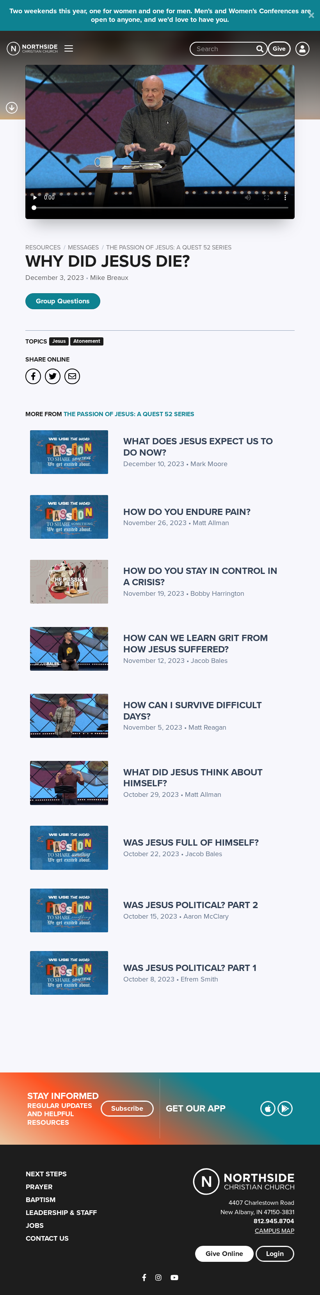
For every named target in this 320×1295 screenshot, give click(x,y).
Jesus (59, 341)
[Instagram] (158, 1277)
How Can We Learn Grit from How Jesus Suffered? (195, 643)
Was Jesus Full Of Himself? (191, 842)
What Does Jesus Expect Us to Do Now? (198, 446)
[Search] (260, 49)
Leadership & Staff (61, 1213)
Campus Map (274, 1230)
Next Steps (46, 1174)
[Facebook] (144, 1277)
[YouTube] (174, 1277)
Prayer (39, 1187)
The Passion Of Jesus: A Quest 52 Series (168, 247)
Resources (42, 247)
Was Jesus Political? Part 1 (189, 967)
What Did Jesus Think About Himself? (193, 777)
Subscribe (127, 1108)
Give (279, 48)
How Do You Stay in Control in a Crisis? (200, 576)
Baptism (40, 1200)
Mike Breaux (109, 277)
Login (275, 1254)
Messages (83, 247)
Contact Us (47, 1238)
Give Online (224, 1254)
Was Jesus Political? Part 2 (190, 905)
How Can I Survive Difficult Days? (192, 710)
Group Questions (63, 301)
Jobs (35, 1225)
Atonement (86, 341)
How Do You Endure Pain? (187, 511)
